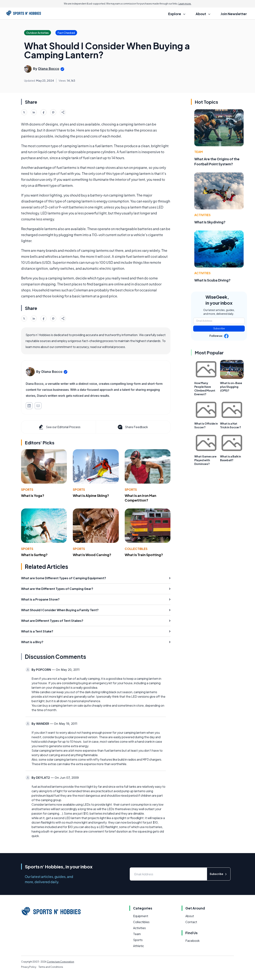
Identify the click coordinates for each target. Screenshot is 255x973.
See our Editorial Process (63, 427)
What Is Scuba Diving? (212, 280)
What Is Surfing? (34, 555)
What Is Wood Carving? (92, 555)
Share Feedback (136, 427)
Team (198, 152)
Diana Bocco (48, 69)
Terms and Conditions (50, 967)
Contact (191, 922)
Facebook (192, 941)
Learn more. (184, 3)
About (189, 916)
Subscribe (219, 328)
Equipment (140, 916)
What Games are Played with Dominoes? (205, 460)
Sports (27, 489)
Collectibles (136, 549)
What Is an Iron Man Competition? (140, 497)
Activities (202, 215)
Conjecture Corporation (60, 961)
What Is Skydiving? (210, 222)
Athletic (138, 946)
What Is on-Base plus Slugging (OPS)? (231, 386)
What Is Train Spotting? (144, 555)
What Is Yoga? (32, 495)
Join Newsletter (234, 14)
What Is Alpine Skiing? (91, 495)
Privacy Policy (28, 967)
